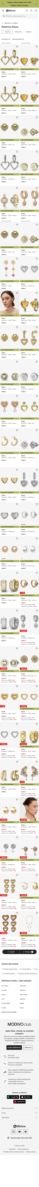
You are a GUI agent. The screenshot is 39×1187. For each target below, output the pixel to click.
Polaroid (23, 986)
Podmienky (12, 1149)
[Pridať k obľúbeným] (17, 46)
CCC (3, 999)
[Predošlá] (2, 4)
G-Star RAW (6, 1003)
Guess (4, 994)
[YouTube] (19, 1131)
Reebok (22, 999)
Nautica (22, 990)
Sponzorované (5, 43)
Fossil (22, 1008)
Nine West (23, 994)
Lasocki (4, 990)
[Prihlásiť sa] (27, 10)
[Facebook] (25, 1131)
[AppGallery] (19, 1102)
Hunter (4, 1008)
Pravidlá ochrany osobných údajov (13, 1152)
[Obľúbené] (31, 10)
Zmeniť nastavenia (22, 1149)
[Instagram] (13, 1131)
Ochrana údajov (31, 1152)
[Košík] (36, 10)
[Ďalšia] (36, 4)
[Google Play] (13, 1097)
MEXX (22, 1003)
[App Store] (26, 1097)
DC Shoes (5, 986)
